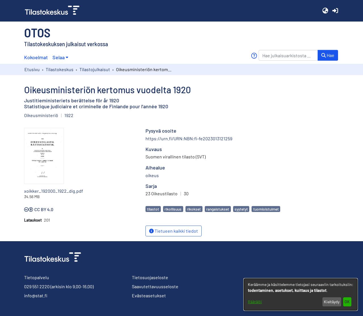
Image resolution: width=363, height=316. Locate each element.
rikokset (194, 209)
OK (347, 301)
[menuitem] (60, 57)
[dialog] (300, 294)
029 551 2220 (37, 286)
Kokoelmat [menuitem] (36, 57)
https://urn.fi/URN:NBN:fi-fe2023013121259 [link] (188, 138)
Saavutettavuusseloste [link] (155, 286)
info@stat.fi (35, 295)
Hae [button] (330, 55)
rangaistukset (217, 209)
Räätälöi (255, 301)
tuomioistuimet (266, 209)
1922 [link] (68, 115)
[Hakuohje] (254, 55)
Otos (37, 32)
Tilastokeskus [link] (59, 69)
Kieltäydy (331, 301)
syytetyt (241, 209)
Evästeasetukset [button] (149, 295)
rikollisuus (173, 209)
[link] (54, 10)
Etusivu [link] (32, 69)
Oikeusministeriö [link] (41, 115)
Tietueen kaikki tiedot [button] (176, 231)
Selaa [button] (58, 57)
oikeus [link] (152, 175)
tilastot (153, 209)
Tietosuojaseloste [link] (150, 277)
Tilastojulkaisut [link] (94, 69)
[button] (325, 10)
